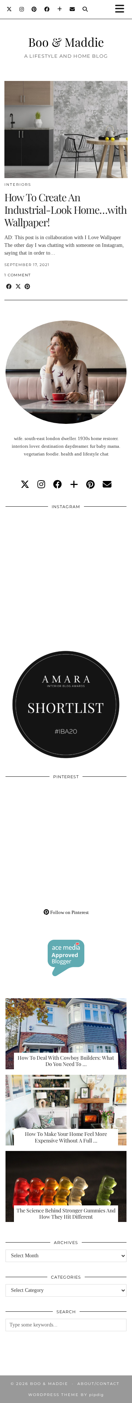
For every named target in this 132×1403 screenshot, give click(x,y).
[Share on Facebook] (9, 287)
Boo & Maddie (66, 42)
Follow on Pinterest (69, 912)
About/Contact (98, 1383)
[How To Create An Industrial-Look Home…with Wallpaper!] (66, 129)
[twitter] (25, 484)
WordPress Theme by (66, 1394)
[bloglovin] (74, 484)
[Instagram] (21, 9)
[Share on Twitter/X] (18, 287)
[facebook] (57, 484)
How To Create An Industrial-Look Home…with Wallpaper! (65, 209)
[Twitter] (9, 9)
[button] (122, 9)
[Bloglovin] (59, 9)
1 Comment (17, 275)
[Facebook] (47, 9)
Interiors (17, 184)
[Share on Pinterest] (27, 287)
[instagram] (41, 484)
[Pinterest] (34, 9)
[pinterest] (90, 484)
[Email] (72, 9)
